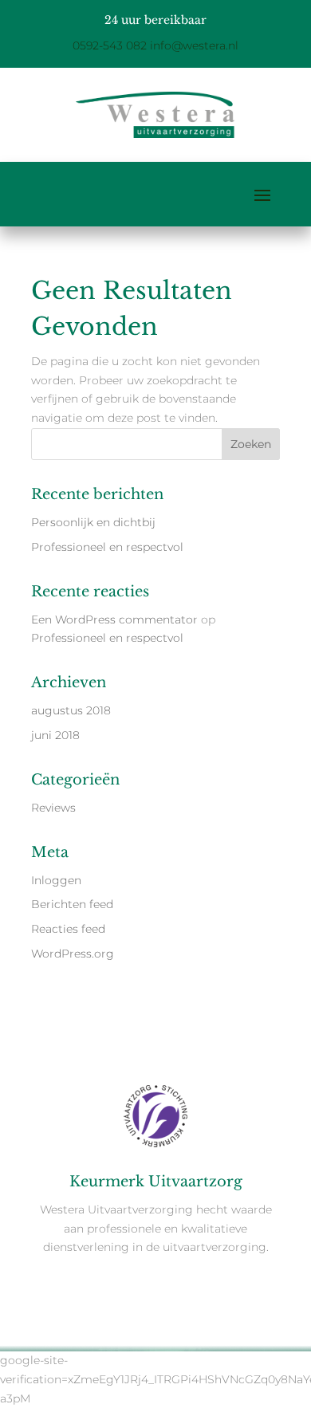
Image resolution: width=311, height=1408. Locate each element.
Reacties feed (68, 929)
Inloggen (56, 880)
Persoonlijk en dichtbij (93, 522)
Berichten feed (72, 904)
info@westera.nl (194, 45)
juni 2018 (55, 735)
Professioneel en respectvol (107, 547)
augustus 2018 (71, 710)
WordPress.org (72, 953)
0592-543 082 (110, 45)
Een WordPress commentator (114, 619)
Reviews (53, 807)
